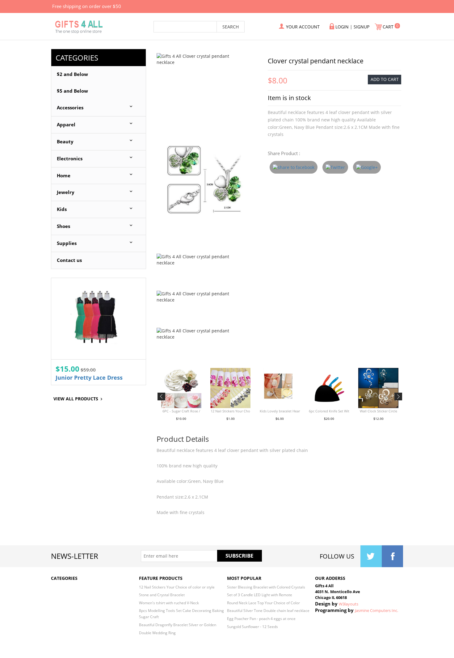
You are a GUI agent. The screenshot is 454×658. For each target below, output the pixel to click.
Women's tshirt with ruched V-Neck (169, 602)
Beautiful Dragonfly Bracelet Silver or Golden (177, 624)
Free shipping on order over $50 (86, 6)
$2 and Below (72, 74)
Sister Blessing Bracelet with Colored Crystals (266, 586)
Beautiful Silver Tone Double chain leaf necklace (268, 610)
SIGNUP (361, 27)
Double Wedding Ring (157, 632)
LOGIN (342, 27)
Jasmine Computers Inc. (376, 610)
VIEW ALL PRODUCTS (75, 399)
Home (63, 175)
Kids (62, 209)
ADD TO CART (385, 79)
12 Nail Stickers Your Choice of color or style (177, 586)
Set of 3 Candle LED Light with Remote (259, 594)
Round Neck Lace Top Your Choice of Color (263, 602)
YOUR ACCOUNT (303, 27)
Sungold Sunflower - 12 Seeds (252, 626)
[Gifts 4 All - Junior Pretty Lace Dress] (98, 318)
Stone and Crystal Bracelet (162, 594)
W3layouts (348, 604)
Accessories (70, 107)
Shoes (63, 226)
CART (389, 27)
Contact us (69, 260)
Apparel (66, 124)
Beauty (65, 141)
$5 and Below (72, 91)
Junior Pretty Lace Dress (89, 377)
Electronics (69, 158)
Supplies (67, 243)
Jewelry (65, 192)
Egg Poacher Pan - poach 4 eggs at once (261, 618)
